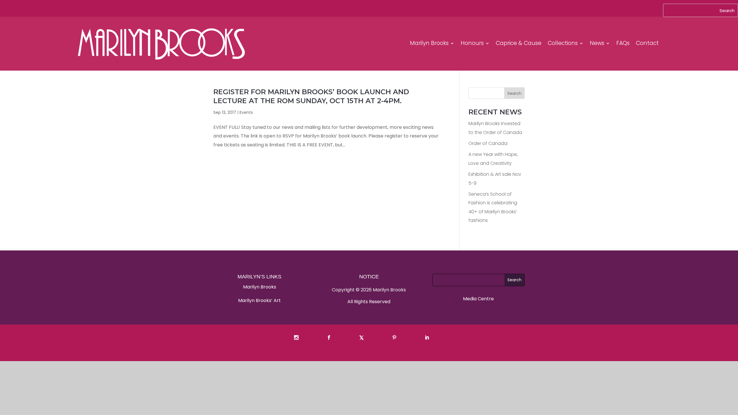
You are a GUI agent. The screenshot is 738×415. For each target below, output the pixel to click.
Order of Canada (487, 143)
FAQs (623, 43)
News (597, 43)
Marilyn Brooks (429, 43)
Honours (472, 43)
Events (246, 112)
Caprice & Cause (518, 43)
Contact (647, 43)
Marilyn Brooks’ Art (259, 300)
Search (514, 93)
